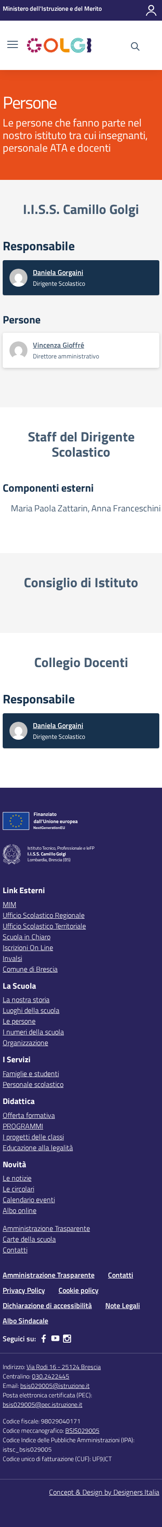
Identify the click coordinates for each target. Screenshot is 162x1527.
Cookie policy (78, 1290)
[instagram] (67, 1339)
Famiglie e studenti (31, 1073)
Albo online (19, 1210)
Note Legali (122, 1305)
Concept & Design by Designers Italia (104, 1492)
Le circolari (18, 1188)
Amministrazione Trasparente (46, 1228)
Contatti (15, 1249)
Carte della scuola (29, 1239)
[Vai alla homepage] (59, 45)
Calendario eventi (29, 1199)
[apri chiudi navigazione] (12, 45)
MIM (9, 904)
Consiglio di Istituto (81, 582)
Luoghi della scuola (31, 1010)
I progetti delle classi (33, 1136)
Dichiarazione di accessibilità (47, 1305)
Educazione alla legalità (38, 1147)
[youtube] (55, 1339)
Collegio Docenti (81, 662)
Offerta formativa (29, 1115)
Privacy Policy (24, 1290)
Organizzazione (25, 1042)
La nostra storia (26, 999)
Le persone (19, 1021)
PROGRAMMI (23, 1126)
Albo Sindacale (25, 1320)
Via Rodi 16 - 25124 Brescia (64, 1366)
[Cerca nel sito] (135, 47)
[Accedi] (151, 10)
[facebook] (44, 1339)
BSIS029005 (82, 1430)
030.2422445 (50, 1376)
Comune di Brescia (30, 969)
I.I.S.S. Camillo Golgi (81, 209)
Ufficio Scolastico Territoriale (44, 926)
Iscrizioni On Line (28, 947)
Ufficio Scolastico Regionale (44, 915)
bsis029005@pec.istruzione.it (42, 1404)
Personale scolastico (33, 1084)
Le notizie (17, 1178)
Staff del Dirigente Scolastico (81, 444)
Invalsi (12, 958)
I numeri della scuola (33, 1031)
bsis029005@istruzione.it (55, 1385)
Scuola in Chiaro (26, 936)
